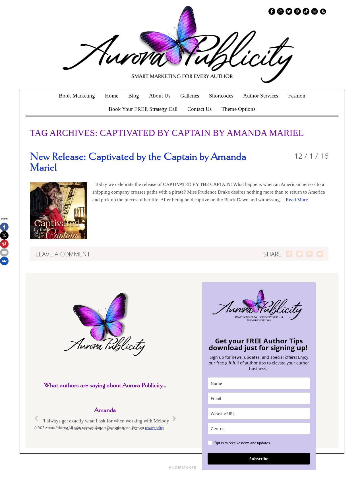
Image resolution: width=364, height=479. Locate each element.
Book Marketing (77, 96)
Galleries (189, 96)
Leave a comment (63, 254)
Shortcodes (221, 96)
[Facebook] (4, 227)
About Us (159, 96)
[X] (4, 235)
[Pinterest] (4, 244)
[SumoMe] (4, 261)
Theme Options (238, 109)
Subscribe (258, 458)
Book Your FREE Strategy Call (143, 109)
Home (111, 96)
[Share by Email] (320, 254)
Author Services (260, 96)
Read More (297, 199)
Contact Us (199, 109)
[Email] (4, 252)
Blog (133, 96)
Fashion (296, 96)
